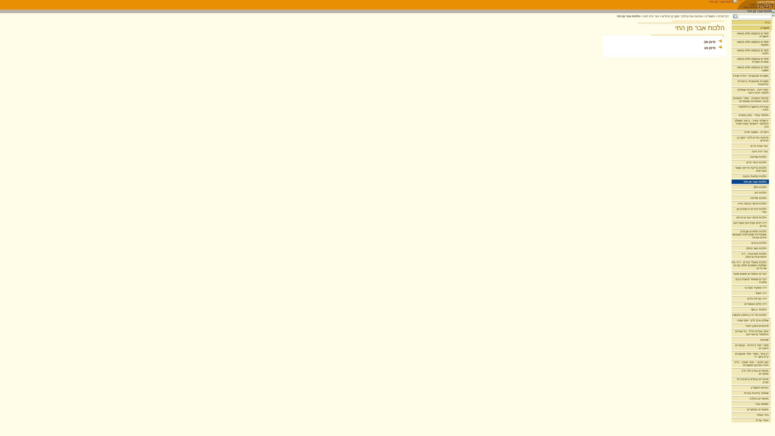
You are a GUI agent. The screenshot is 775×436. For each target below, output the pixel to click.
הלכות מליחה (758, 198)
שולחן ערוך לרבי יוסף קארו (753, 320)
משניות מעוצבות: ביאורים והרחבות (753, 83)
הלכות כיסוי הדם (756, 162)
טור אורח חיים (759, 146)
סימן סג (709, 48)
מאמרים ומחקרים (758, 409)
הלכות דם (761, 192)
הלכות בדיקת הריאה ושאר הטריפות (751, 169)
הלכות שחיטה (758, 156)
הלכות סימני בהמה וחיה (752, 203)
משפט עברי (762, 404)
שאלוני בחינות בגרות (756, 393)
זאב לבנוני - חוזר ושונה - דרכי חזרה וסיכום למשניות (751, 364)
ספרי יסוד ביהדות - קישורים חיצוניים (752, 347)
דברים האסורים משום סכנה (750, 273)
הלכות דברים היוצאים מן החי (752, 210)
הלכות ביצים (759, 242)
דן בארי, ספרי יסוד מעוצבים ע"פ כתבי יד (752, 355)
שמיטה (764, 339)
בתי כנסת (763, 414)
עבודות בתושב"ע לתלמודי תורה (753, 108)
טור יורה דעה (760, 151)
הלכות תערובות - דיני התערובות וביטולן (754, 255)
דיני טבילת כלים (757, 298)
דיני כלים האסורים (756, 304)
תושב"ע (765, 27)
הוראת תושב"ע (760, 387)
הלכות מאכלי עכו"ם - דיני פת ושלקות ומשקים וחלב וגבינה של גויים (749, 265)
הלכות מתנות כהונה (755, 176)
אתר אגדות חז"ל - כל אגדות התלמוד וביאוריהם (752, 333)
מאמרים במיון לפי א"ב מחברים (755, 372)
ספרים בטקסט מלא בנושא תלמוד (753, 43)
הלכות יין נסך (759, 309)
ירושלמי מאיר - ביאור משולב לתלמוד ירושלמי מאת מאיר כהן (752, 123)
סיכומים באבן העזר (757, 325)
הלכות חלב (760, 187)
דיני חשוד (761, 293)
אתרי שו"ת (762, 420)
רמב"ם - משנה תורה (756, 132)
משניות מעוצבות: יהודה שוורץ (751, 75)
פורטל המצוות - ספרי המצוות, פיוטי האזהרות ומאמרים (750, 99)
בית (767, 22)
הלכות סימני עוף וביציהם (751, 217)
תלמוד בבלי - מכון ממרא (754, 115)
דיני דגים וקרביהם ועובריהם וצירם (750, 224)
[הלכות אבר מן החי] (723, 4)
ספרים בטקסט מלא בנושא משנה (753, 69)
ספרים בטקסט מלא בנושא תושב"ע (753, 35)
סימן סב (709, 42)
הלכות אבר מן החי (755, 181)
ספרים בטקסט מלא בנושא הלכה (753, 52)
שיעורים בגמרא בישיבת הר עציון (752, 380)
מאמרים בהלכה (759, 398)
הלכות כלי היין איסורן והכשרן (749, 315)
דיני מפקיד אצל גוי (755, 287)
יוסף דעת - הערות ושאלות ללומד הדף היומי (753, 91)
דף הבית (723, 16)
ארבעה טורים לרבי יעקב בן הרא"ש (753, 139)
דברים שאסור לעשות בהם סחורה (751, 281)
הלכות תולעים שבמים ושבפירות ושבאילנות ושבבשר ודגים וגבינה (749, 234)
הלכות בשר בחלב (756, 248)
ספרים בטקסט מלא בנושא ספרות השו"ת (753, 60)
